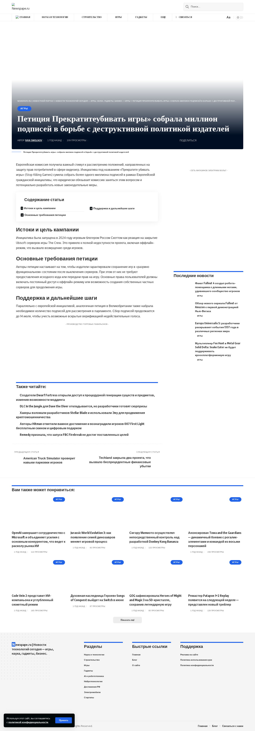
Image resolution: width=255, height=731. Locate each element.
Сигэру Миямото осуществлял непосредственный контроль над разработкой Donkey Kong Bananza (154, 537)
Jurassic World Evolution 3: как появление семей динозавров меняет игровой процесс (93, 537)
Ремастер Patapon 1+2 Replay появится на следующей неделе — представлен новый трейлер (213, 600)
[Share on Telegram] (211, 141)
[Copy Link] (223, 141)
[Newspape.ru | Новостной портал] (20, 6)
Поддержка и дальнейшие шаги (114, 208)
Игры (24, 108)
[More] (235, 141)
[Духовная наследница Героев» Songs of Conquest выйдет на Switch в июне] (98, 574)
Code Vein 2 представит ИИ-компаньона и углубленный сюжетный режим (32, 600)
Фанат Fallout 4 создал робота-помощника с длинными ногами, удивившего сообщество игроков (217, 287)
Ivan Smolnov (33, 140)
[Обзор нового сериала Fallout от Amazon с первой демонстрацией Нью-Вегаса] (183, 308)
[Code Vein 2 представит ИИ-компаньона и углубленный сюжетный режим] (39, 574)
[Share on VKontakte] (206, 141)
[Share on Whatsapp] (200, 141)
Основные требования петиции (45, 214)
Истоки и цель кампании (40, 208)
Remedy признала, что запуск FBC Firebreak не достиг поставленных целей (74, 435)
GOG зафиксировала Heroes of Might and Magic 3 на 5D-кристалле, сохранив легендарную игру (155, 600)
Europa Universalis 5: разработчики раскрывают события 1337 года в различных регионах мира (217, 327)
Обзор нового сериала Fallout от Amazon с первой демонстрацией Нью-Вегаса (216, 307)
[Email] (217, 141)
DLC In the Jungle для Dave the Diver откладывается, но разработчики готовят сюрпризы (83, 406)
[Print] (229, 141)
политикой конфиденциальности (28, 722)
